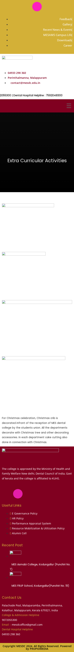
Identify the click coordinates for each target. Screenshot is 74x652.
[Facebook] (26, 6)
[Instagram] (37, 6)
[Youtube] (48, 6)
